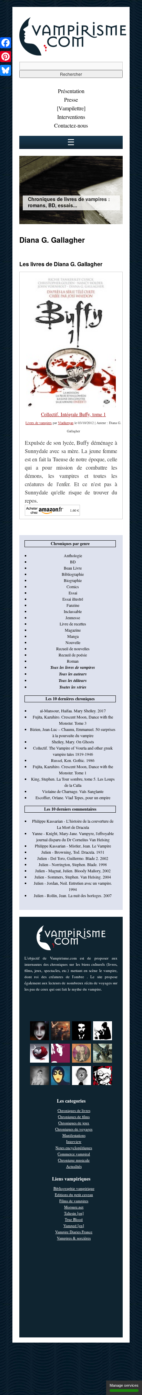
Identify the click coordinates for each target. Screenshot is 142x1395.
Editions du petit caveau (74, 1194)
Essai (73, 592)
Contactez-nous (71, 125)
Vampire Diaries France (73, 1231)
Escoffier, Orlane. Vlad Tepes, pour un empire (73, 797)
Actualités (74, 1166)
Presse (71, 99)
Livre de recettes (73, 623)
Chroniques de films (74, 1116)
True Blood (74, 1219)
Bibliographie (73, 574)
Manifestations (73, 1135)
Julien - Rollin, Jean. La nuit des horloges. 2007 (73, 895)
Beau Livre (73, 568)
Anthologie (73, 555)
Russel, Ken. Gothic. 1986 (72, 760)
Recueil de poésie (73, 655)
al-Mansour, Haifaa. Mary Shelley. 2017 (73, 710)
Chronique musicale (74, 1160)
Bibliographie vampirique (73, 1188)
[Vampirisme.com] (72, 54)
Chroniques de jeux (73, 1122)
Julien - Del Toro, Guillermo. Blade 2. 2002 (72, 858)
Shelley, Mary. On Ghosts (73, 741)
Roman (73, 661)
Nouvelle (72, 642)
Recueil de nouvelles (73, 648)
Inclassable (73, 611)
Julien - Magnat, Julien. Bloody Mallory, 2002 (73, 870)
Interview (73, 1141)
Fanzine (73, 605)
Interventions (71, 116)
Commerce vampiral (74, 1153)
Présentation (71, 90)
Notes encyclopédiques (73, 1147)
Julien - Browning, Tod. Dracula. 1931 (72, 852)
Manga (73, 636)
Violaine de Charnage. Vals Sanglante (72, 791)
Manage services (124, 1385)
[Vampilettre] (71, 108)
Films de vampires (73, 1200)
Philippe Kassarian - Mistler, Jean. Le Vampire (73, 846)
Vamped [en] (73, 1225)
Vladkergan (65, 422)
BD (73, 561)
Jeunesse (72, 617)
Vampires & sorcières (74, 1238)
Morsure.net (73, 1207)
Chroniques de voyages (73, 1129)
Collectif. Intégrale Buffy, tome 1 (73, 414)
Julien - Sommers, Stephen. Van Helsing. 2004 (72, 877)
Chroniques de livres (74, 1110)
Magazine (73, 630)
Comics (73, 586)
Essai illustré (72, 599)
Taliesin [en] (74, 1213)
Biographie (73, 580)
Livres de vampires (39, 422)
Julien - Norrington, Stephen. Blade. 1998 (73, 864)
